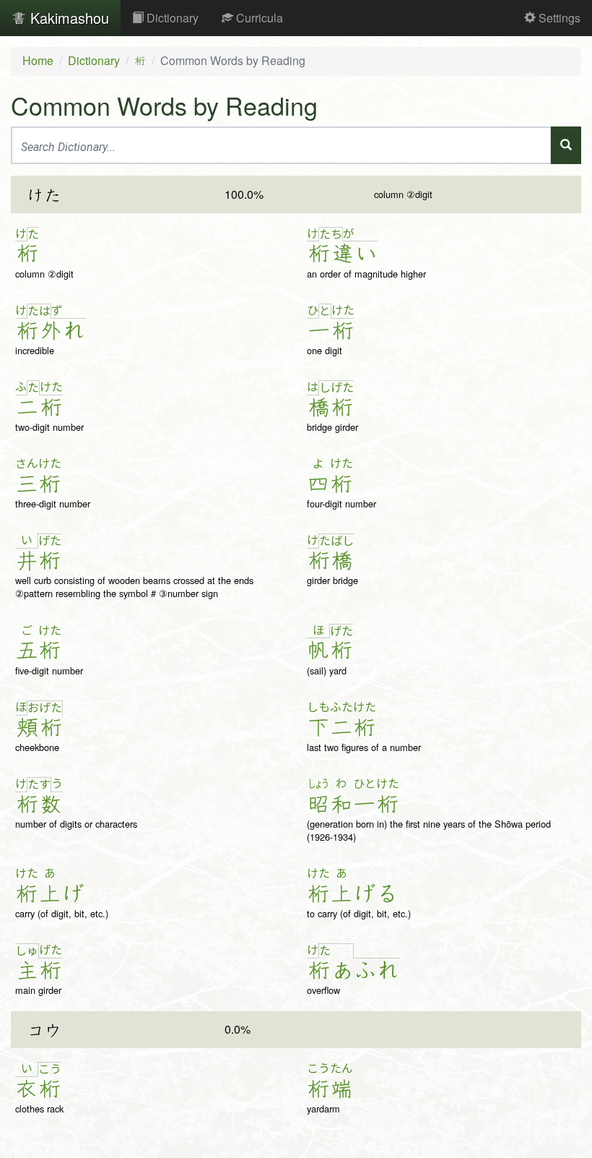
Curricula (258, 17)
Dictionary (171, 17)
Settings (558, 17)
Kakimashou (67, 17)
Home (37, 60)
